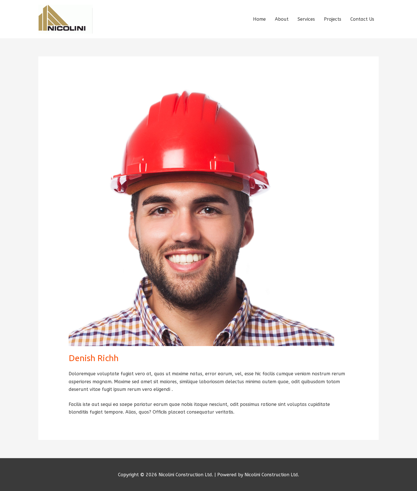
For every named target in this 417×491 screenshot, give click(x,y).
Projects (332, 19)
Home (259, 19)
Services (306, 19)
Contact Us (362, 19)
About (281, 19)
